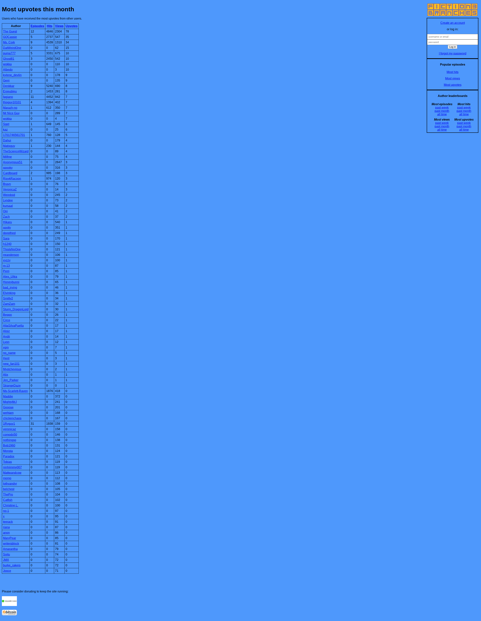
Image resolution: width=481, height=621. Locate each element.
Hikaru (7, 222)
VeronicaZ (10, 189)
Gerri (6, 80)
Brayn (7, 184)
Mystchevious (12, 369)
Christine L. (10, 505)
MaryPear (9, 538)
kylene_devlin (12, 75)
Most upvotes (452, 84)
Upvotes (72, 26)
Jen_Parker (10, 380)
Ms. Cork (9, 42)
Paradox (8, 456)
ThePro (8, 494)
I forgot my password (452, 53)
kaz (5, 129)
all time (442, 114)
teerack (8, 521)
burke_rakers (11, 565)
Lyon (6, 342)
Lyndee (8, 200)
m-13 (6, 265)
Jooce (7, 570)
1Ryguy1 (9, 423)
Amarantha (10, 549)
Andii (6, 336)
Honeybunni (11, 282)
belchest (8, 489)
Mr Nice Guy (11, 113)
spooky (8, 167)
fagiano (8, 96)
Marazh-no (10, 107)
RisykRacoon (12, 178)
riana (6, 527)
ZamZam (9, 303)
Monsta (8, 451)
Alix (5, 374)
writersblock (11, 543)
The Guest (10, 31)
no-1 (6, 510)
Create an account (452, 22)
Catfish (7, 500)
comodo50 (10, 434)
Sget (6, 124)
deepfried (9, 233)
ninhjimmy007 (12, 467)
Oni (5, 211)
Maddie (8, 396)
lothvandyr (10, 483)
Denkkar (8, 86)
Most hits (452, 72)
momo (7, 478)
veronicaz (9, 429)
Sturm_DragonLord (16, 309)
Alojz (6, 331)
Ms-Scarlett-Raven (15, 391)
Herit (6, 358)
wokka (7, 64)
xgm (6, 347)
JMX (6, 559)
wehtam (8, 412)
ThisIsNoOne (12, 249)
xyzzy (7, 260)
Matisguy (9, 145)
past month (442, 111)
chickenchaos (12, 418)
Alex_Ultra (10, 276)
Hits (49, 26)
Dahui (7, 140)
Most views (452, 78)
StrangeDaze (12, 385)
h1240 (7, 244)
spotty (7, 227)
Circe (6, 320)
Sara (6, 238)
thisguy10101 (12, 102)
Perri (6, 271)
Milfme (7, 156)
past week (442, 107)
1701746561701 (14, 135)
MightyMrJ (10, 401)
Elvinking (9, 293)
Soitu (6, 554)
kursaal (8, 205)
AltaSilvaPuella (13, 325)
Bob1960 (9, 445)
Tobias (7, 461)
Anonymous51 (12, 162)
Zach (6, 216)
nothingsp (9, 440)
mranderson (11, 254)
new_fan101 (11, 363)
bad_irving (10, 287)
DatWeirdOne (12, 47)
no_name (9, 352)
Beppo (7, 314)
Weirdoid (9, 194)
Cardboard (10, 173)
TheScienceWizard (16, 151)
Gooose (8, 407)
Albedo (8, 69)
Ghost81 (8, 58)
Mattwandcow (12, 472)
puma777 (9, 53)
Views (59, 26)
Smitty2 (8, 298)
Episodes (37, 26)
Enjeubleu (10, 91)
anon (6, 532)
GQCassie (10, 37)
